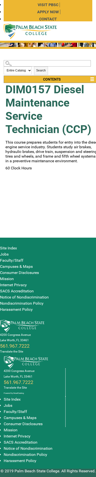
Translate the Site (11, 351)
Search (41, 70)
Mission (7, 278)
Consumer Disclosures (19, 272)
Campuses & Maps (16, 266)
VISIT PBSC (48, 4)
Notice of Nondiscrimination (24, 297)
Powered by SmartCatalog (14, 393)
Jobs (4, 254)
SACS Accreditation (17, 291)
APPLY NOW (48, 12)
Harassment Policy (16, 309)
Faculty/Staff (11, 260)
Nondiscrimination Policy (22, 303)
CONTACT (48, 19)
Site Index (8, 248)
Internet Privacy (13, 285)
